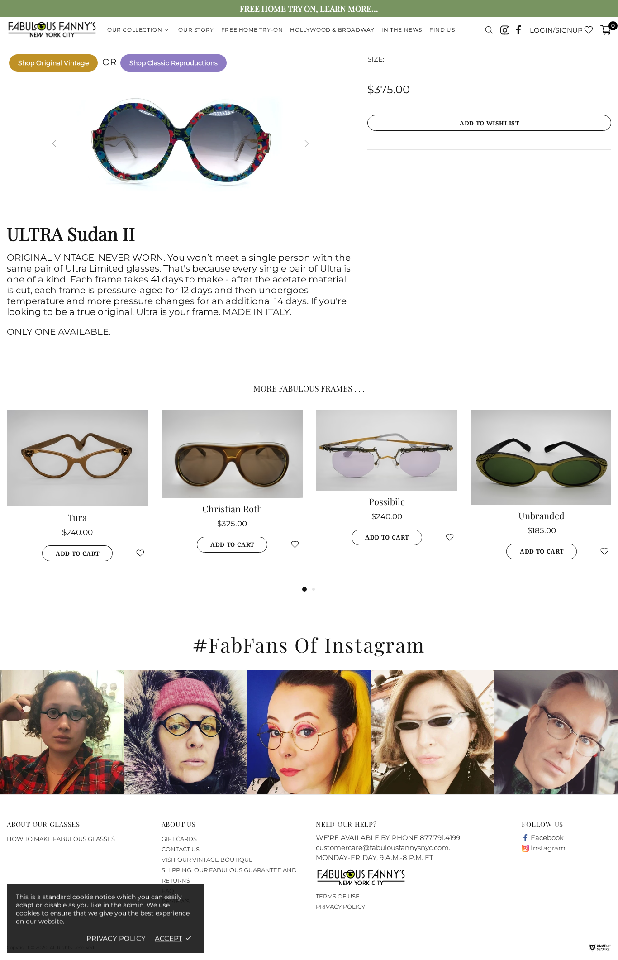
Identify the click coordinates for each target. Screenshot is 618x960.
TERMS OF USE (338, 896)
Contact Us (181, 849)
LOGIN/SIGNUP (556, 30)
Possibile (387, 501)
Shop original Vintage (53, 63)
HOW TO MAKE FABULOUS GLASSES (61, 838)
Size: (375, 59)
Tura (77, 517)
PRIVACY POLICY (340, 906)
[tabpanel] (77, 497)
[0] (605, 29)
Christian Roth (232, 509)
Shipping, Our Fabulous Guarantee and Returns (229, 875)
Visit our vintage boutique (207, 859)
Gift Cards (179, 838)
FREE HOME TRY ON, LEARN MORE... (309, 9)
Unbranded (541, 515)
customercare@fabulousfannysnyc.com (382, 847)
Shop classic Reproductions (173, 63)
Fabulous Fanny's (52, 30)
